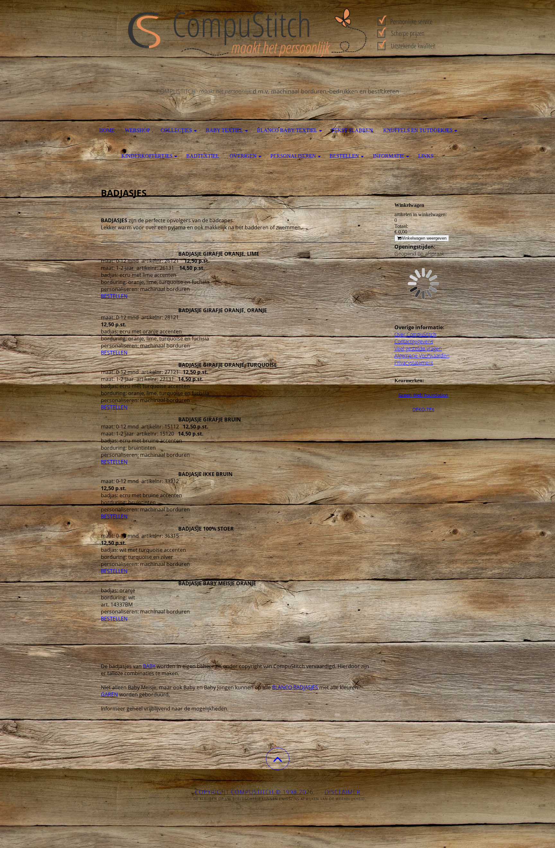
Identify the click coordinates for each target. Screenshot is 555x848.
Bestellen (344, 156)
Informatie (388, 156)
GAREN (109, 694)
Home (107, 130)
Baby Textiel (224, 130)
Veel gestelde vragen (418, 348)
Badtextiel (202, 156)
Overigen (243, 156)
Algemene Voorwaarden (421, 355)
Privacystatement (413, 362)
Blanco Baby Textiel (287, 130)
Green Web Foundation (423, 395)
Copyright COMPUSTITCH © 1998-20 (250, 792)
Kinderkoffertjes (146, 156)
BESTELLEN (114, 296)
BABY (149, 666)
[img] (277, 32)
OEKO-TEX (423, 409)
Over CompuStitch (415, 334)
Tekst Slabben (352, 130)
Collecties (176, 130)
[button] (277, 759)
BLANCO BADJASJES (295, 687)
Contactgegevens (413, 341)
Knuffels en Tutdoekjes (418, 130)
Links (426, 156)
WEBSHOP (137, 130)
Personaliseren (293, 156)
